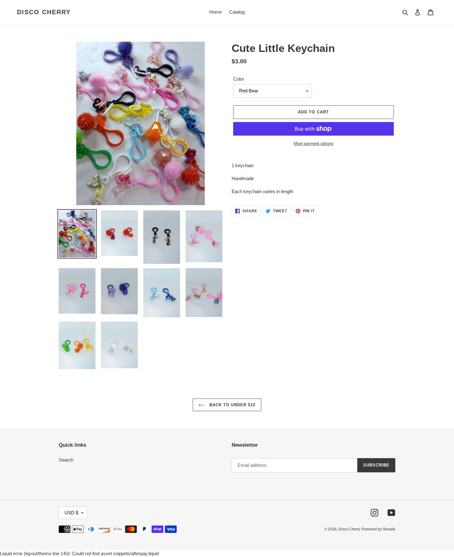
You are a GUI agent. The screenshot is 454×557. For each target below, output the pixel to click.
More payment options (314, 143)
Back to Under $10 (232, 405)
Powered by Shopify (378, 529)
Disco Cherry (44, 12)
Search (66, 459)
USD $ (71, 512)
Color (238, 79)
